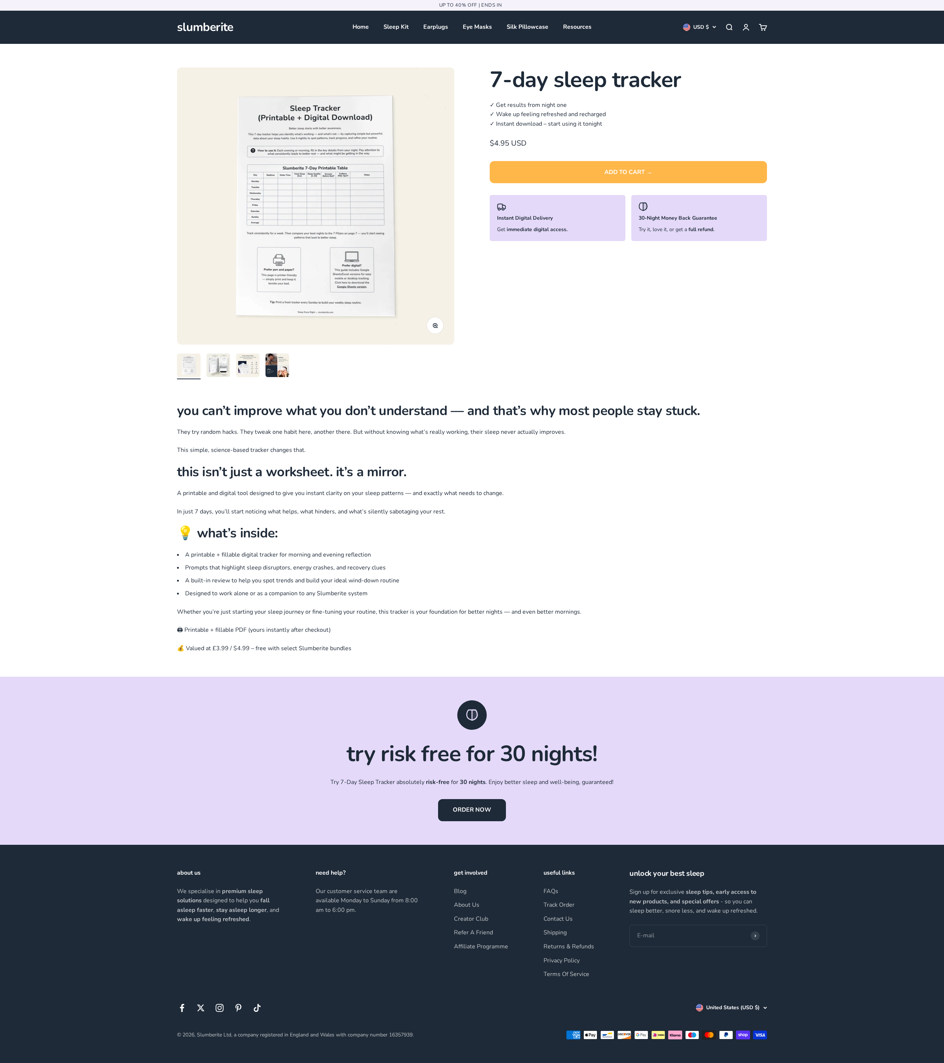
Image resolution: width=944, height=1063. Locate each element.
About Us (466, 905)
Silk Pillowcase (527, 27)
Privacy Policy (562, 960)
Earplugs (435, 27)
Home (361, 27)
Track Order (559, 905)
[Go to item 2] (218, 366)
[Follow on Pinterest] (238, 1008)
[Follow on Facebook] (182, 1008)
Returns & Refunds (569, 946)
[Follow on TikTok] (257, 1008)
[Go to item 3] (248, 366)
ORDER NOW (472, 810)
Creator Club (471, 919)
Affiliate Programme (481, 946)
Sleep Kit (396, 27)
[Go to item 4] (277, 366)
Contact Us (558, 919)
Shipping (555, 932)
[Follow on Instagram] (220, 1008)
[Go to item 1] (189, 366)
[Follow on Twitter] (201, 1008)
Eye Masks (477, 27)
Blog (460, 891)
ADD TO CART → (628, 172)
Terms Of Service (566, 974)
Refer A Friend (473, 932)
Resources (577, 27)
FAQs (551, 891)
